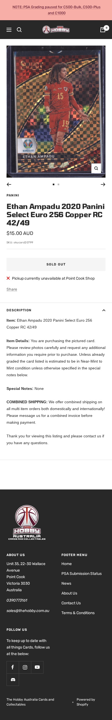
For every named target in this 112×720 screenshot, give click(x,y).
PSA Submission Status (81, 573)
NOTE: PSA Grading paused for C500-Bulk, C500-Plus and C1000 (57, 10)
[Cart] (102, 29)
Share (12, 289)
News (66, 583)
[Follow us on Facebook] (13, 667)
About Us (69, 593)
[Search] (19, 29)
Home (66, 563)
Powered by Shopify (86, 702)
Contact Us (71, 603)
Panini (13, 195)
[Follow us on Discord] (13, 679)
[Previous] (9, 184)
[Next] (103, 184)
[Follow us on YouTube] (37, 667)
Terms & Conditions (78, 613)
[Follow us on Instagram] (25, 667)
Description (19, 310)
